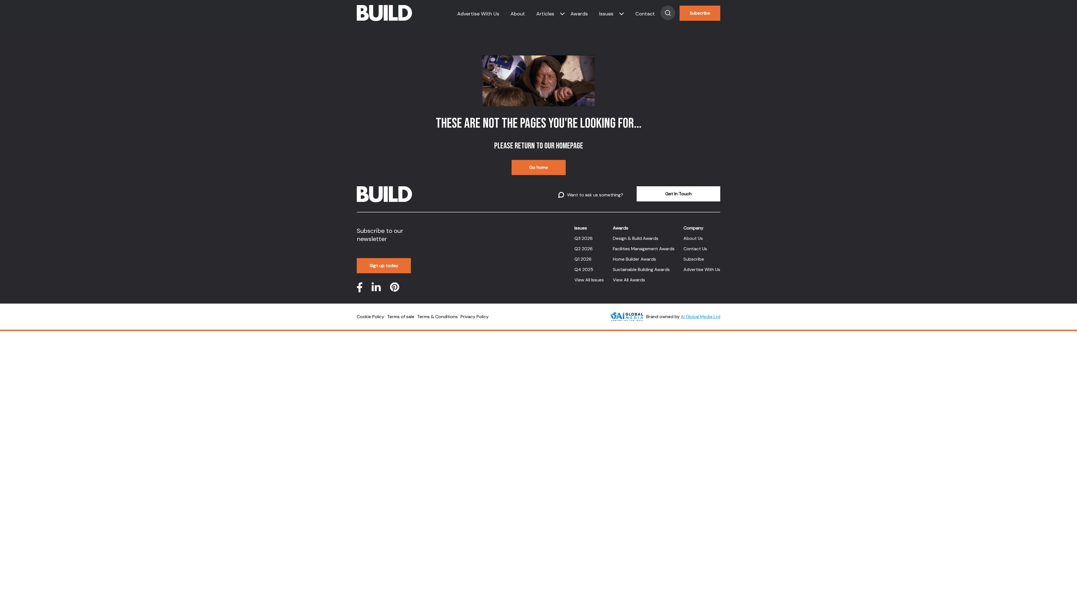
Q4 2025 (583, 269)
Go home (538, 167)
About (517, 13)
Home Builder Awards (634, 259)
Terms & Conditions (437, 317)
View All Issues (589, 280)
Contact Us (695, 249)
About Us (693, 238)
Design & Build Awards (635, 238)
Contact (645, 13)
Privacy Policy (475, 317)
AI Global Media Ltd (700, 317)
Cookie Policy (370, 317)
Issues (606, 13)
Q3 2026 (583, 238)
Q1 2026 (583, 259)
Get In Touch (678, 194)
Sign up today (384, 265)
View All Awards (629, 280)
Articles (545, 13)
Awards (579, 13)
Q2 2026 (583, 249)
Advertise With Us (478, 13)
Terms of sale (400, 317)
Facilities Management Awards (644, 249)
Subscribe (700, 13)
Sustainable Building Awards (641, 269)
